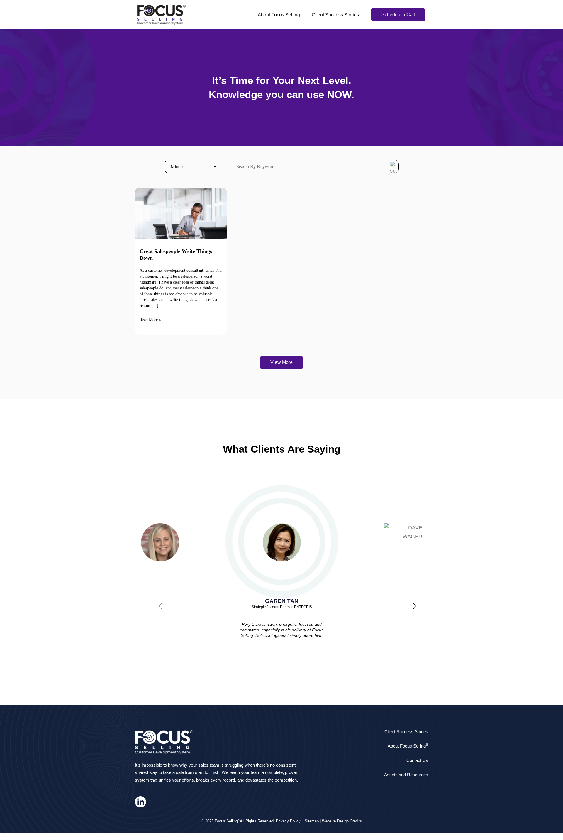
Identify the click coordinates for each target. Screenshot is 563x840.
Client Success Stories (335, 14)
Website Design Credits (342, 821)
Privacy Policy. (289, 821)
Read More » (150, 320)
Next (414, 607)
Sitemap (312, 821)
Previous (160, 607)
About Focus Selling (279, 14)
